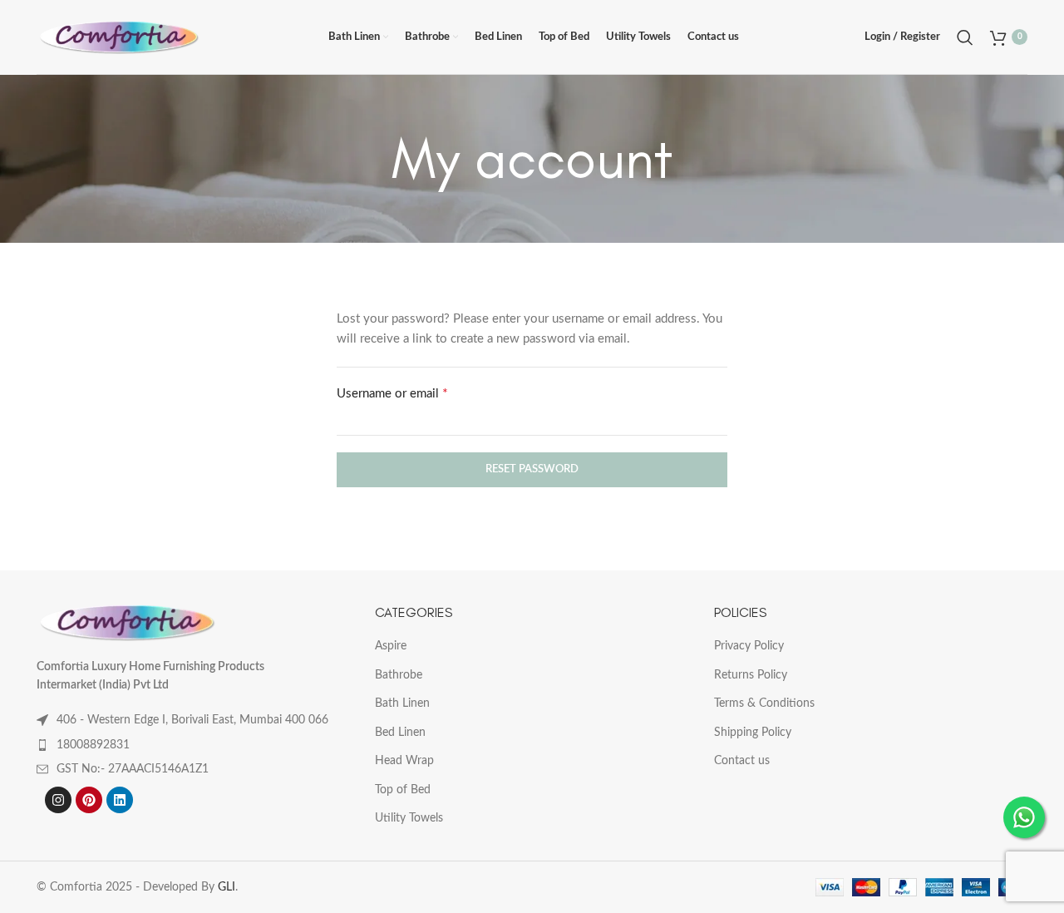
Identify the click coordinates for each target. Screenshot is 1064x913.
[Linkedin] (119, 800)
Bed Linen (400, 732)
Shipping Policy (752, 732)
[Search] (965, 37)
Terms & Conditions (764, 703)
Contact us (742, 761)
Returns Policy (750, 675)
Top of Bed (403, 790)
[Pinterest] (89, 800)
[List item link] (193, 745)
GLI (226, 887)
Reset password (532, 469)
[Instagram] (58, 800)
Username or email (416, 392)
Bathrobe (398, 675)
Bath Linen (402, 703)
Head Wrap (404, 761)
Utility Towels (409, 818)
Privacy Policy (749, 646)
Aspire (390, 646)
